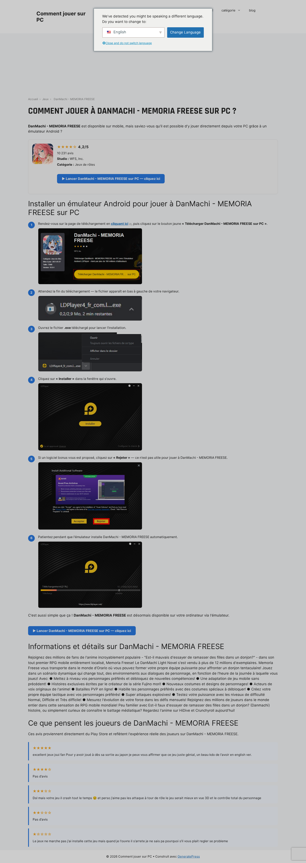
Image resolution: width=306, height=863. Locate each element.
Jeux (45, 99)
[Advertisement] (153, 64)
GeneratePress (189, 856)
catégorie (228, 10)
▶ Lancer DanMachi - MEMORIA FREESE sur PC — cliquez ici (111, 179)
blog (252, 10)
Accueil (33, 99)
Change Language (185, 32)
